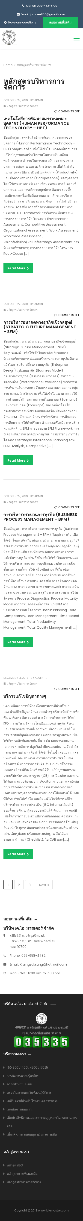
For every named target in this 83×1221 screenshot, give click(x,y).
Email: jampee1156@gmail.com (43, 14)
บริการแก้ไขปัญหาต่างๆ (24, 696)
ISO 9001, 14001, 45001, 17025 (27, 1067)
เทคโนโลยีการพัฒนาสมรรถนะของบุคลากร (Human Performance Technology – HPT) (36, 123)
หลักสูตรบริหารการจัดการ (22, 106)
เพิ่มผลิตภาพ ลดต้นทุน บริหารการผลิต (32, 1134)
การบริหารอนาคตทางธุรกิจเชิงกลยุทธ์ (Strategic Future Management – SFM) (39, 326)
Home (8, 65)
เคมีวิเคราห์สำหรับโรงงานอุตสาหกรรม (32, 1101)
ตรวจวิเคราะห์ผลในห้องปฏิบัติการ (29, 1092)
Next (42, 885)
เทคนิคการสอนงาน (19, 1109)
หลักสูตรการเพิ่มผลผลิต (22, 1173)
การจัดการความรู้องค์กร (23, 1076)
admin (38, 100)
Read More (16, 268)
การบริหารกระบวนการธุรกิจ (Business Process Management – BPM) (40, 517)
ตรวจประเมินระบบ (19, 1084)
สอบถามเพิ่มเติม (60, 22)
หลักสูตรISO (15, 1165)
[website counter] (41, 1041)
